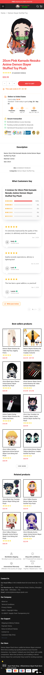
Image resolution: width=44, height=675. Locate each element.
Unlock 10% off (4, 666)
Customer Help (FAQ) (8, 635)
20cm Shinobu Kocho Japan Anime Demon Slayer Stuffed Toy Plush (32, 534)
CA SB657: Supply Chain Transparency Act (15, 613)
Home (3, 13)
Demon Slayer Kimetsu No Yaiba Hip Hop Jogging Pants (11, 351)
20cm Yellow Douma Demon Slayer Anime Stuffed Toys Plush (30, 501)
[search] (37, 6)
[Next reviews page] (39, 309)
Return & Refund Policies (9, 629)
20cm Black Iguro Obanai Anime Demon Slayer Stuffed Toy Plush (11, 383)
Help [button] (40, 672)
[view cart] (41, 6)
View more (22, 466)
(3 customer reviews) (19, 73)
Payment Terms (6, 626)
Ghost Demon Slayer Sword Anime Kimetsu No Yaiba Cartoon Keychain (32, 383)
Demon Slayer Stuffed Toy (18, 13)
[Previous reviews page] (29, 309)
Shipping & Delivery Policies (10, 623)
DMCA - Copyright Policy (9, 610)
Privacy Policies (6, 607)
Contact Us (5, 632)
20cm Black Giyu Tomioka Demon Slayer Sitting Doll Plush (11, 501)
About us (4, 601)
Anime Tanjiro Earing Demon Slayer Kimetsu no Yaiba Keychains (11, 416)
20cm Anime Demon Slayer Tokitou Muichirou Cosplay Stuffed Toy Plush (32, 451)
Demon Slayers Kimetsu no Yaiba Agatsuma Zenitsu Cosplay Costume (32, 351)
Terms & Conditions (7, 604)
